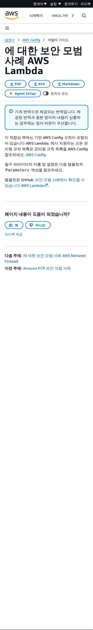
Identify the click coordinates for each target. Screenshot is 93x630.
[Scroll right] (72, 15)
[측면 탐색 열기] (7, 28)
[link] (58, 40)
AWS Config (36, 154)
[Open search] (84, 15)
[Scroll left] (26, 15)
